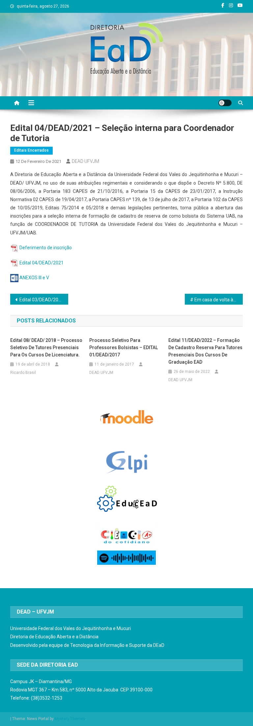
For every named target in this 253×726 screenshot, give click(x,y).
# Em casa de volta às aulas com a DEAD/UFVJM (216, 299)
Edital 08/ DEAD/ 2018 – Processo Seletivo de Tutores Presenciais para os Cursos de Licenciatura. (46, 347)
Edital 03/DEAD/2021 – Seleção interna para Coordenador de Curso (44, 299)
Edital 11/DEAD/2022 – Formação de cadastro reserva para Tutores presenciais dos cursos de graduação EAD (205, 351)
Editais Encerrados (31, 150)
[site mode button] (225, 103)
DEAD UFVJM (85, 161)
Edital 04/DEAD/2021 (41, 262)
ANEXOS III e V (34, 277)
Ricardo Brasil (23, 372)
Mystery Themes (70, 718)
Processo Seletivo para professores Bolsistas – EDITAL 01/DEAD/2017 (123, 347)
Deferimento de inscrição (45, 247)
